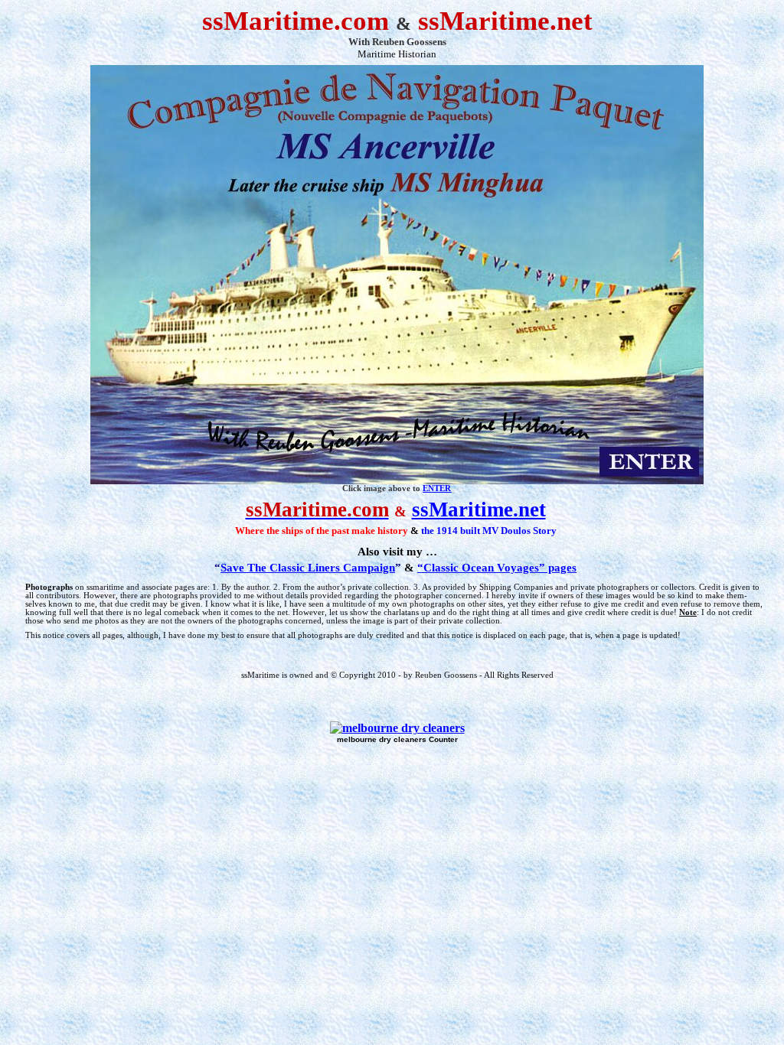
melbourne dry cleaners (381, 739)
